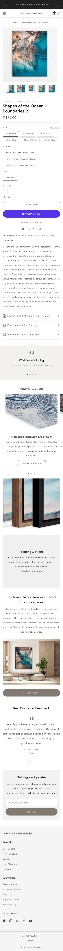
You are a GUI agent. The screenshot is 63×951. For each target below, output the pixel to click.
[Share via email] (39, 228)
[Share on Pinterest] (34, 228)
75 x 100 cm (45, 133)
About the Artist (11, 884)
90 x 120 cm (11, 140)
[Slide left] (5, 88)
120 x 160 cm (50, 140)
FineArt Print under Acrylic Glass (20, 165)
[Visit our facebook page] (4, 921)
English (30, 940)
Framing (7, 868)
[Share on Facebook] (23, 228)
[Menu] (4, 13)
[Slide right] (58, 88)
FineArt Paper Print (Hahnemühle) (20, 152)
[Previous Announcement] (5, 5)
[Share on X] (28, 228)
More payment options (31, 222)
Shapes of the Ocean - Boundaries (19, 101)
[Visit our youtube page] (30, 921)
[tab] (27, 374)
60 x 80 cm (28, 133)
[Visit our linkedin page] (17, 921)
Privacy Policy (9, 904)
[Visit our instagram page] (10, 921)
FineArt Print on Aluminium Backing (21, 159)
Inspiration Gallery (31, 693)
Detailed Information (31, 463)
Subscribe (31, 812)
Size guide (55, 127)
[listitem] (31, 4)
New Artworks (10, 853)
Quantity (7, 186)
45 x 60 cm (11, 133)
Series (6, 858)
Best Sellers (9, 848)
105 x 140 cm (30, 140)
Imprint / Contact (11, 899)
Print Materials (10, 863)
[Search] (58, 13)
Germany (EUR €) (30, 936)
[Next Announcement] (58, 5)
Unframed (10, 177)
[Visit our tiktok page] (24, 921)
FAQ (5, 894)
